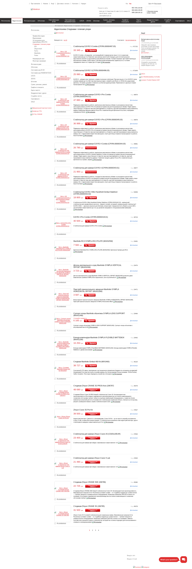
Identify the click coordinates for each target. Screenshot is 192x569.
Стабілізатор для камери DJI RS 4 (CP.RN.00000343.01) (96, 168)
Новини (45, 3)
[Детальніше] (59, 33)
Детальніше (134, 50)
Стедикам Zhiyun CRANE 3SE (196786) (89, 482)
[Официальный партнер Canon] (41, 108)
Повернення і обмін (76, 556)
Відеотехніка (17, 21)
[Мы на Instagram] (145, 567)
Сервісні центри (75, 560)
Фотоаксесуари (29, 21)
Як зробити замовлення (43, 554)
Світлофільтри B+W (54, 21)
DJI (35, 46)
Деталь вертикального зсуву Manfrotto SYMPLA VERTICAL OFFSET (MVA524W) (97, 266)
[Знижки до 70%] (36, 111)
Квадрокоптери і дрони (153, 21)
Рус (127, 3)
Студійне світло (167, 21)
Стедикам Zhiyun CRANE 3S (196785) (89, 506)
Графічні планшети (125, 21)
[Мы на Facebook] (137, 567)
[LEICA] (142, 74)
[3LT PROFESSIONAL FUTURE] (149, 77)
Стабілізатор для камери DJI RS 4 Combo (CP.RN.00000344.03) (99, 144)
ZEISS (88, 21)
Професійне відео (39, 36)
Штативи (96, 21)
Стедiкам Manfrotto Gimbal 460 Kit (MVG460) (91, 362)
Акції (143, 33)
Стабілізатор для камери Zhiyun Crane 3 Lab (91, 458)
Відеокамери (37, 38)
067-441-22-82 (137, 8)
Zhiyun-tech (38, 49)
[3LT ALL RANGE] (36, 114)
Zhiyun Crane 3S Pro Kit (83, 410)
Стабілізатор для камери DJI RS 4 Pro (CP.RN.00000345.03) (98, 120)
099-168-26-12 (137, 12)
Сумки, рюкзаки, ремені (109, 21)
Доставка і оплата (63, 3)
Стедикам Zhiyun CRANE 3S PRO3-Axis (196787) (93, 386)
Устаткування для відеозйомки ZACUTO (40, 41)
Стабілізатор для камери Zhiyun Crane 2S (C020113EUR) (96, 434)
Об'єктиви (41, 21)
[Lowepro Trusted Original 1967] (149, 80)
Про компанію (35, 3)
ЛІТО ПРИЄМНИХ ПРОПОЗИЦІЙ (146, 57)
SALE (33, 102)
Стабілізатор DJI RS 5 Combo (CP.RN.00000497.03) (94, 46)
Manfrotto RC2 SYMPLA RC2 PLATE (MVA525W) (93, 241)
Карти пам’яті (138, 21)
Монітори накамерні (39, 61)
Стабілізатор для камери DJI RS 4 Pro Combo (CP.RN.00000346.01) (92, 95)
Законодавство (75, 558)
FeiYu (36, 51)
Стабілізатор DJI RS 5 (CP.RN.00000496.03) (91, 70)
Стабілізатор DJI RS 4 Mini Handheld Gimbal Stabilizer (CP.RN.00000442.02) (95, 193)
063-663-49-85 (137, 10)
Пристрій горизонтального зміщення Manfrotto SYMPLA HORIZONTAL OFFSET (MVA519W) (96, 290)
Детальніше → (145, 53)
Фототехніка (5, 21)
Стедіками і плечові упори (41, 44)
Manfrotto (37, 53)
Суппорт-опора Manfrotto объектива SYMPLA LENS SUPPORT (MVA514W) (99, 314)
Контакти (75, 3)
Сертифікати (180, 21)
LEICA (82, 21)
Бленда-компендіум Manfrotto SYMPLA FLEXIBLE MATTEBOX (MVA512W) (98, 338)
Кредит (83, 3)
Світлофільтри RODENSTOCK (70, 21)
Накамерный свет (38, 59)
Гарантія (73, 554)
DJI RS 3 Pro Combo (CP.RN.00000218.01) (90, 217)
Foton (36, 55)
